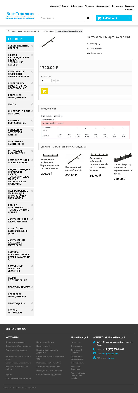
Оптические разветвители (18, 363)
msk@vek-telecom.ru (110, 354)
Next (129, 164)
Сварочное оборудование (48, 374)
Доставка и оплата (59, 6)
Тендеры (89, 6)
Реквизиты (117, 6)
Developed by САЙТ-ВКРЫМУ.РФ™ (22, 388)
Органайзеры (48, 31)
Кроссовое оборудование (18, 346)
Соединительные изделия (18, 378)
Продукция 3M (43, 346)
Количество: (46, 77)
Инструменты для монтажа (49, 370)
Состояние (91, 44)
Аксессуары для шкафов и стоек (25, 31)
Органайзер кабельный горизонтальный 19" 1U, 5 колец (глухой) (99, 164)
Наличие (90, 48)
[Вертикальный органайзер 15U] (74, 159)
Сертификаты (103, 6)
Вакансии (129, 6)
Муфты (9, 374)
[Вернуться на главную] (8, 31)
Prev (41, 164)
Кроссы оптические (15, 342)
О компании (77, 6)
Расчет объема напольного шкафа (78, 375)
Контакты (129, 9)
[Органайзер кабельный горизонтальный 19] (50, 155)
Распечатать (96, 53)
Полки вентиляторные (16, 350)
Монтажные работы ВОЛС (48, 363)
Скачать (110, 358)
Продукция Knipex (45, 342)
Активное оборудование (48, 366)
